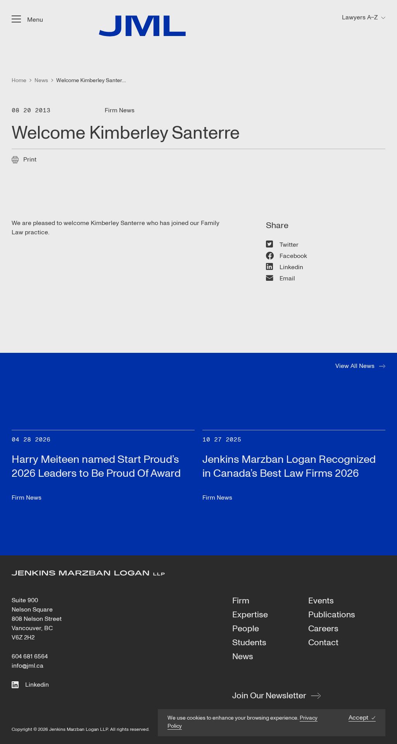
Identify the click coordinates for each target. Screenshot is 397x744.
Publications (331, 615)
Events (321, 601)
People (245, 629)
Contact (323, 642)
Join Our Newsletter (269, 695)
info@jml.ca (27, 666)
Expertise (250, 615)
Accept (358, 718)
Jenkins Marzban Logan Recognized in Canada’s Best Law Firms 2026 (289, 466)
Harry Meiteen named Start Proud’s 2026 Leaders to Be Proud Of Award (96, 466)
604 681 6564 (30, 656)
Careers (323, 629)
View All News (355, 366)
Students (249, 642)
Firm (240, 601)
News (242, 656)
